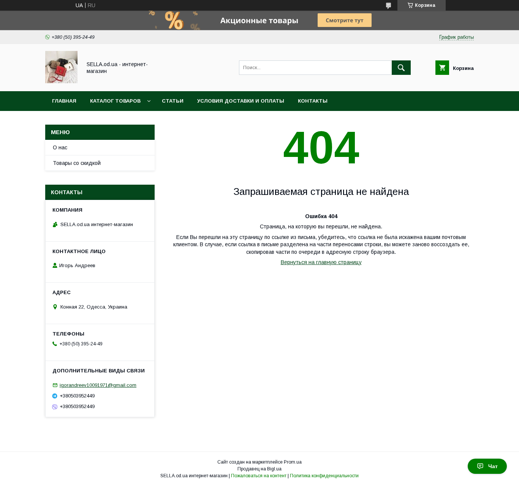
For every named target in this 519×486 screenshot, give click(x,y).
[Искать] (401, 67)
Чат (493, 466)
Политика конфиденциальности (324, 475)
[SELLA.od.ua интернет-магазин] (61, 81)
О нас (60, 147)
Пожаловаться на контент (258, 475)
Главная (64, 101)
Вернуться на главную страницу (321, 262)
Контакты (313, 101)
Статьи (173, 101)
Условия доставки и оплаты (240, 101)
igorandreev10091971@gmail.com (98, 385)
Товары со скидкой (77, 163)
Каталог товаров (115, 101)
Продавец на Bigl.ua (259, 469)
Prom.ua (293, 462)
